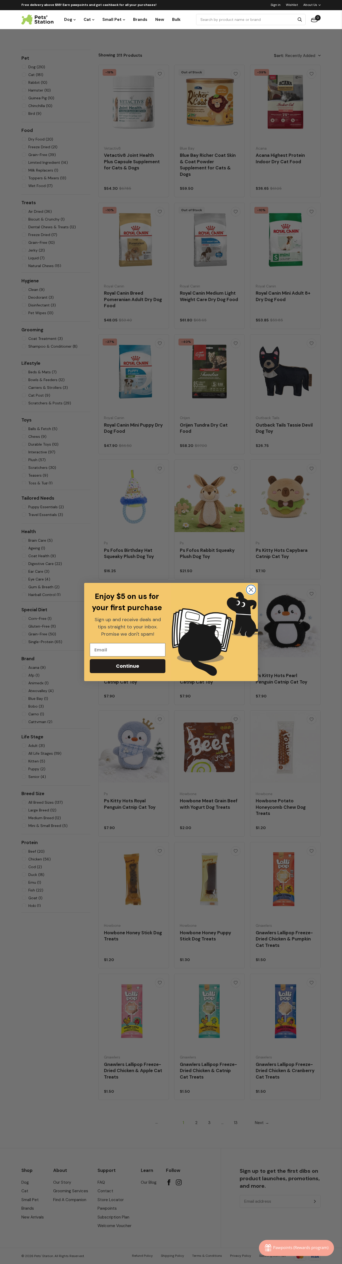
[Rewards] (296, 1248)
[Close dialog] (251, 589)
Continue (127, 666)
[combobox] (246, 19)
